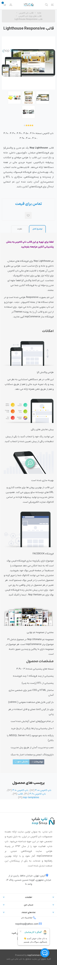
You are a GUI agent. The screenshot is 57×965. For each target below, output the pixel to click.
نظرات (19, 229)
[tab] (37, 229)
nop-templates (31, 797)
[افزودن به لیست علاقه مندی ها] (28, 215)
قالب (20, 793)
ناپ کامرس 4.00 (43, 790)
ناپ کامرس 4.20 (37, 793)
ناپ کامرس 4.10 (20, 790)
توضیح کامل (37, 229)
